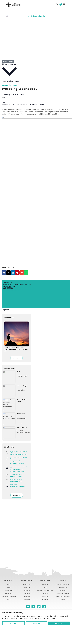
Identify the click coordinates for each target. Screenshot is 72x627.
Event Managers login (63, 596)
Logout (63, 599)
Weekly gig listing (16, 481)
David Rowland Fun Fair (18, 455)
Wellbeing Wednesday (17, 486)
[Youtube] (28, 606)
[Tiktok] (33, 606)
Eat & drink (27, 590)
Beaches (27, 596)
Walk (42, 104)
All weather (6, 104)
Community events (22, 104)
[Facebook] (38, 606)
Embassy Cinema (16, 476)
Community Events (9, 85)
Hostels (9, 599)
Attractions (27, 593)
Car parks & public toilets (45, 590)
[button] (64, 4)
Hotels (9, 584)
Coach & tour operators (63, 584)
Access (45, 587)
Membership (63, 587)
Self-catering (9, 590)
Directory (45, 599)
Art (13, 104)
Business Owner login (63, 593)
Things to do (27, 584)
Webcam (45, 596)
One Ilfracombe (8, 312)
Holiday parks (9, 593)
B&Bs (8, 587)
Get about (45, 584)
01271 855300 (8, 288)
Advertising (63, 590)
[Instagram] (44, 606)
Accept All (58, 623)
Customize (13, 623)
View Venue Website (11, 290)
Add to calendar (10, 64)
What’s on (27, 587)
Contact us (45, 593)
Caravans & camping (9, 596)
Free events (34, 104)
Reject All (36, 623)
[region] (36, 618)
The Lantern (7, 283)
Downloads (27, 599)
